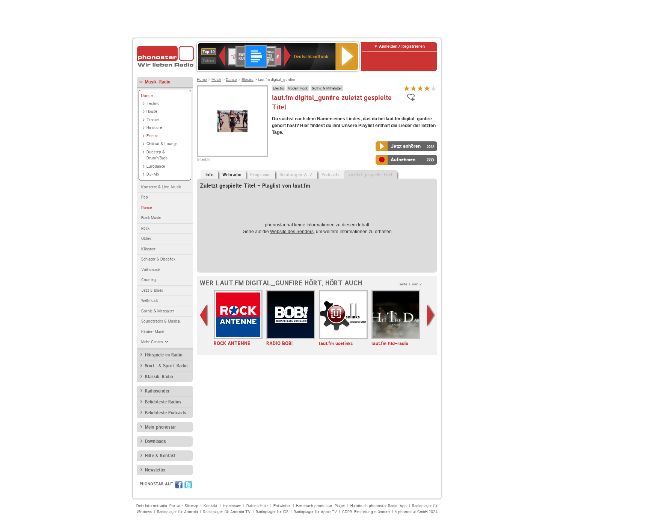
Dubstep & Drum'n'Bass (157, 155)
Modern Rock (298, 88)
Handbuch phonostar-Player (320, 505)
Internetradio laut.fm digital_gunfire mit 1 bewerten (406, 88)
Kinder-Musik (153, 331)
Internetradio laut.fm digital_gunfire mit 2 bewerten (413, 88)
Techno (153, 103)
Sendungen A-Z (295, 174)
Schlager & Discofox (158, 259)
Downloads (155, 441)
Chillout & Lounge (161, 143)
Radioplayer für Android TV (227, 511)
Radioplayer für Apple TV (315, 511)
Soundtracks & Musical (160, 321)
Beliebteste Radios (163, 402)
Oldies (146, 238)
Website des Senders (292, 231)
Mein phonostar (160, 427)
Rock (145, 228)
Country (148, 279)
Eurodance (155, 166)
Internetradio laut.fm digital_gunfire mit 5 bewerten (433, 88)
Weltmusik (149, 300)
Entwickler (282, 505)
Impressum (232, 505)
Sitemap (191, 505)
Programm (260, 174)
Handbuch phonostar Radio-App (378, 505)
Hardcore (154, 127)
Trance (152, 119)
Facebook (179, 484)
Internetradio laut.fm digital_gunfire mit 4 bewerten (427, 88)
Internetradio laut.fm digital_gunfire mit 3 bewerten (420, 88)
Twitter (188, 484)
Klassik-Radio (159, 376)
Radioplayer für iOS (272, 511)
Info (209, 174)
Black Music (151, 217)
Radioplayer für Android (177, 511)
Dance (147, 95)
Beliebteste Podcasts (165, 412)
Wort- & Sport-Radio (166, 365)
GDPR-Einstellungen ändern (366, 511)
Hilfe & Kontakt (160, 455)
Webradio (231, 174)
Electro (152, 135)
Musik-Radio (157, 82)
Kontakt (210, 505)
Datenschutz (257, 505)
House (151, 111)
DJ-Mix (152, 174)
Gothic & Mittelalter (157, 311)
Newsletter (155, 470)
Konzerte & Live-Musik (161, 187)
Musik (216, 79)
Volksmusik (150, 269)
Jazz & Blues (152, 290)
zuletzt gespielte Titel (370, 174)
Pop (144, 197)
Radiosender (157, 391)
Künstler (148, 249)
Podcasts (330, 174)
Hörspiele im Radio (163, 355)
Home (202, 79)
